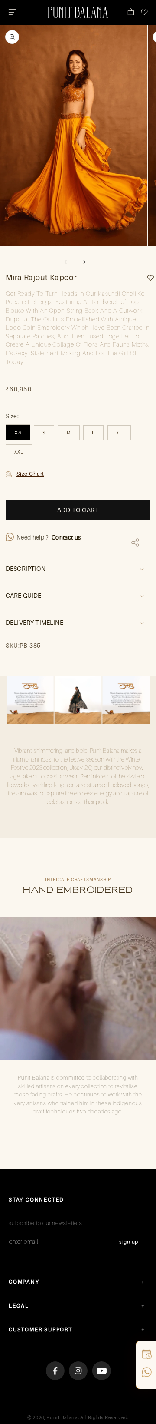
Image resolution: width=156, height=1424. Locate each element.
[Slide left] (65, 262)
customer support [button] (40, 1329)
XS (18, 432)
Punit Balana (62, 1417)
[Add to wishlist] (147, 278)
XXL (18, 451)
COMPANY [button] (24, 1281)
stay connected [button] (36, 1199)
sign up (128, 1242)
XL (119, 432)
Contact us (65, 537)
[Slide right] (84, 262)
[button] (11, 12)
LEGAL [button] (19, 1305)
